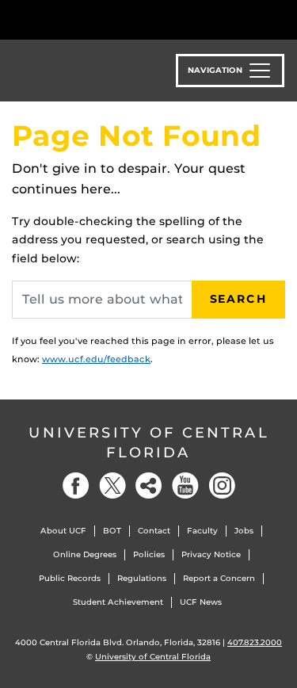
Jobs (243, 531)
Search (238, 299)
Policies (149, 554)
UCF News (201, 602)
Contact (154, 531)
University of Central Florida (149, 442)
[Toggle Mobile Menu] (281, 18)
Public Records (70, 578)
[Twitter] (112, 485)
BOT (112, 531)
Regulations (141, 578)
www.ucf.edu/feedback (96, 359)
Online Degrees (84, 554)
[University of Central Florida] (120, 19)
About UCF (63, 531)
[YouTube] (185, 485)
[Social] (148, 485)
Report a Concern (219, 578)
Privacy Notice (211, 554)
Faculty (202, 531)
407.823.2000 (254, 642)
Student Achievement (118, 602)
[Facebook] (76, 485)
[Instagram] (221, 485)
